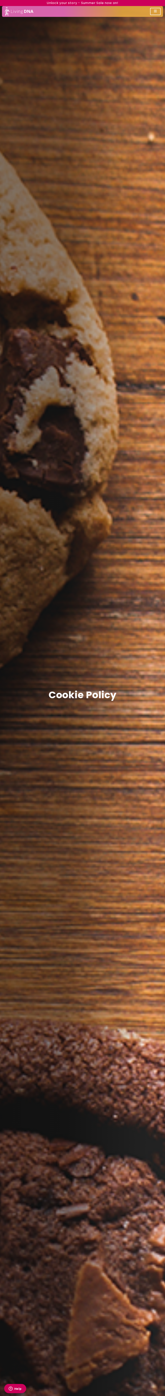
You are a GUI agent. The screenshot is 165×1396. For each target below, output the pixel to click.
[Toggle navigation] (155, 11)
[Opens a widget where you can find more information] (15, 1389)
